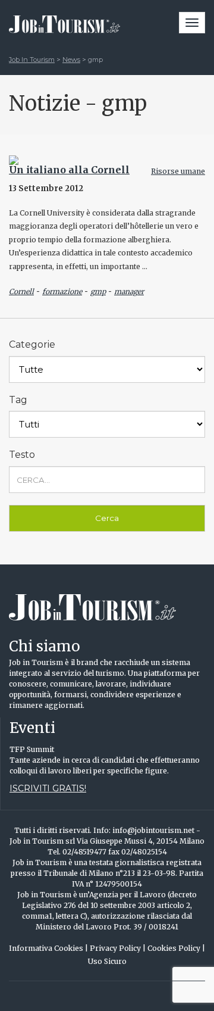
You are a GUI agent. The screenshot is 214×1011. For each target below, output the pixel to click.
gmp (98, 291)
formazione (62, 291)
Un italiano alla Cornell (69, 170)
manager (129, 291)
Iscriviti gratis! (48, 788)
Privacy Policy (118, 948)
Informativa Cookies (48, 948)
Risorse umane (178, 171)
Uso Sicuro (107, 961)
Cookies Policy (176, 948)
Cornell (21, 291)
